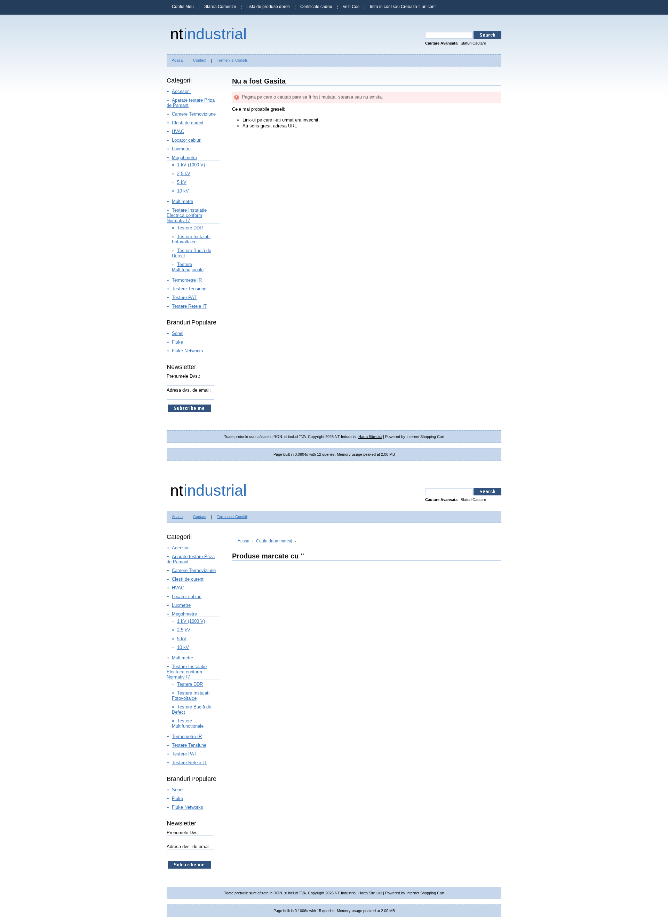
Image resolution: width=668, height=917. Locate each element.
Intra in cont (381, 7)
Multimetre (182, 201)
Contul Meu (183, 7)
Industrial (208, 33)
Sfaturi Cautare (473, 43)
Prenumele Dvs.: (183, 376)
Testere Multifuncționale (188, 267)
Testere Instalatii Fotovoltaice (191, 239)
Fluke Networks (187, 350)
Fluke (177, 342)
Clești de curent (188, 122)
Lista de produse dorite (268, 7)
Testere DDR (190, 227)
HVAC (178, 131)
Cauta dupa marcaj (274, 541)
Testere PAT (184, 297)
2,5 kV (183, 173)
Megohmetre (184, 157)
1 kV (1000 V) (191, 164)
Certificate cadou (316, 7)
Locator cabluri (186, 140)
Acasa (243, 541)
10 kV (183, 191)
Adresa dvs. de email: (189, 390)
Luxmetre (181, 148)
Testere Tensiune (189, 288)
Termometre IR (187, 280)
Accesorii (181, 91)
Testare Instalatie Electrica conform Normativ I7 (187, 215)
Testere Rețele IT (189, 306)
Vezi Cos (351, 7)
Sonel (177, 333)
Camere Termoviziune (194, 114)
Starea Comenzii (220, 7)
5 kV (181, 182)
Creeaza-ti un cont (418, 7)
